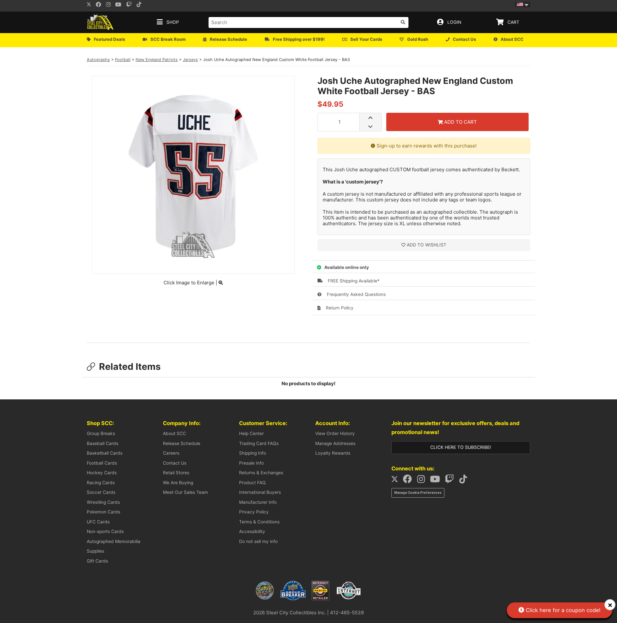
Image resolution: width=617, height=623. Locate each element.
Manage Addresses (335, 443)
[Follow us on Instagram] (110, 5)
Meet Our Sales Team (185, 492)
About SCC (174, 433)
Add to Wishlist (426, 244)
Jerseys (190, 59)
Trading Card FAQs (259, 443)
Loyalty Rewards (332, 453)
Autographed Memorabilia (113, 541)
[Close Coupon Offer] (609, 604)
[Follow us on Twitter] (89, 5)
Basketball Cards (104, 453)
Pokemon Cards (103, 511)
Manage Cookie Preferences (418, 492)
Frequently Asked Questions (356, 294)
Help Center (251, 433)
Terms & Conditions (259, 521)
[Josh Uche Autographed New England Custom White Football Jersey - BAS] (193, 265)
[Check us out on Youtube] (120, 5)
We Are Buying (178, 482)
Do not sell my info (258, 541)
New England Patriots (157, 59)
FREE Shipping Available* (353, 280)
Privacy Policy (254, 511)
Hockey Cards (102, 472)
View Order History (335, 433)
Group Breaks (101, 433)
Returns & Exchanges (261, 472)
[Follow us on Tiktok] (141, 5)
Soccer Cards (101, 492)
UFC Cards (98, 521)
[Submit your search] (403, 22)
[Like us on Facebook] (100, 5)
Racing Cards (101, 482)
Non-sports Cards (105, 531)
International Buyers (260, 492)
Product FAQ (252, 482)
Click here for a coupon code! (562, 610)
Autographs (98, 59)
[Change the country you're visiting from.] (522, 4)
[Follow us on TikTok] (465, 480)
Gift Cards (97, 561)
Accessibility (252, 531)
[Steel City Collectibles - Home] (100, 22)
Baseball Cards (102, 443)
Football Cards (102, 463)
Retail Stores (176, 472)
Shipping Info (252, 453)
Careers (171, 453)
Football (122, 59)
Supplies (95, 551)
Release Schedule (181, 443)
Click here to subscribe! (460, 447)
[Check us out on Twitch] (131, 5)
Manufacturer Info (258, 502)
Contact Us (174, 463)
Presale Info (251, 463)
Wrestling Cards (103, 502)
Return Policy (339, 307)
